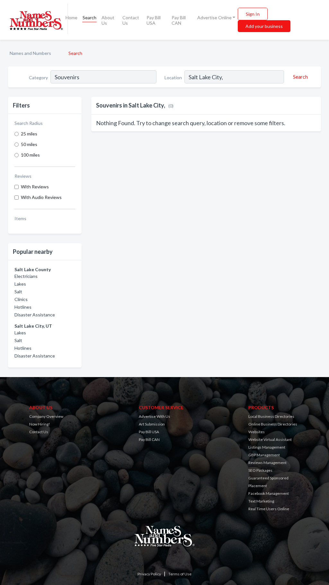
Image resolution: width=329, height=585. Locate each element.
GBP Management (264, 454)
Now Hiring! (39, 424)
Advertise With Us (154, 416)
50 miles (29, 144)
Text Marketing (261, 501)
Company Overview (46, 416)
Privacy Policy (149, 574)
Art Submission (152, 424)
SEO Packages (260, 470)
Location (173, 77)
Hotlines (22, 307)
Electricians (26, 276)
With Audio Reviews (41, 197)
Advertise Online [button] (214, 17)
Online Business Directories (272, 424)
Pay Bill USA (154, 20)
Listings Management (266, 447)
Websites (256, 431)
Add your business (264, 26)
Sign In (253, 14)
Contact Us (130, 20)
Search (89, 17)
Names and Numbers (30, 53)
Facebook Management (268, 493)
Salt (18, 291)
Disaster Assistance (34, 314)
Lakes (20, 284)
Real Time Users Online (268, 508)
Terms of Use (179, 574)
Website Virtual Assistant (270, 439)
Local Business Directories (271, 416)
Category (38, 77)
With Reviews (35, 186)
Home (71, 17)
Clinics (21, 299)
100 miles (30, 155)
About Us (108, 20)
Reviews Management (267, 462)
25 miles (29, 133)
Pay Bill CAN (179, 20)
